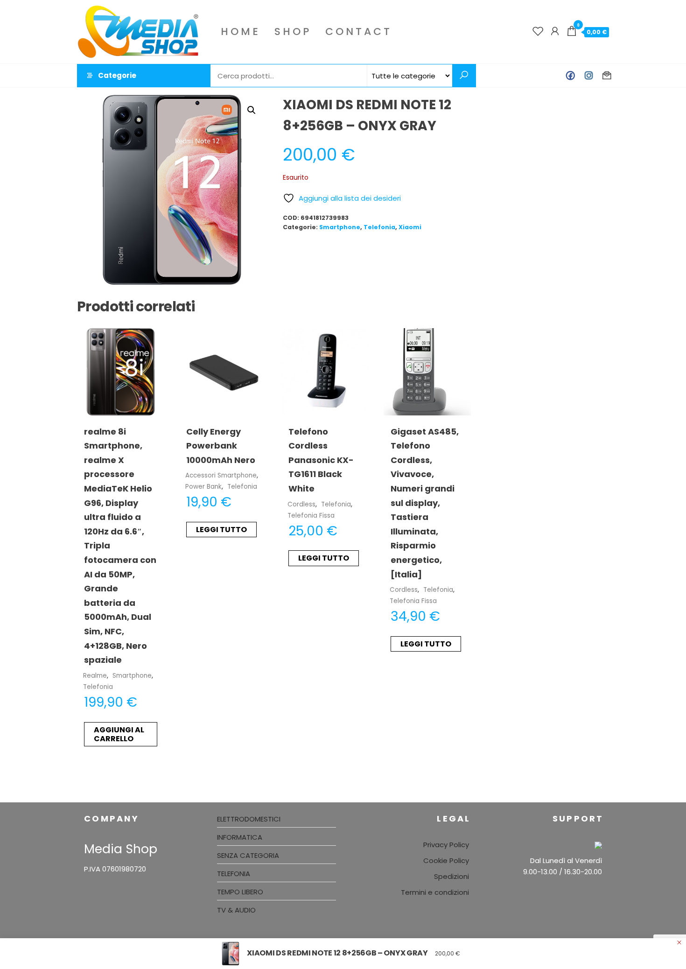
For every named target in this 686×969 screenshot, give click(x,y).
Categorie (117, 75)
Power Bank (203, 486)
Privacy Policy (446, 845)
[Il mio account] (555, 31)
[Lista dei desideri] (538, 31)
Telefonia (379, 227)
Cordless (301, 504)
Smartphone (339, 227)
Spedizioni (451, 876)
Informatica (239, 837)
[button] (251, 110)
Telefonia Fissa (311, 515)
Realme (95, 675)
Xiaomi (410, 227)
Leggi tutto (221, 529)
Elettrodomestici (248, 819)
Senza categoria (248, 855)
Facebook (570, 75)
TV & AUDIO (236, 910)
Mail (607, 75)
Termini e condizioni (435, 892)
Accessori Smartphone (221, 475)
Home (240, 31)
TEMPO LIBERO (240, 892)
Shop (292, 31)
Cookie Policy (446, 860)
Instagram (589, 75)
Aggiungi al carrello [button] (119, 734)
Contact (358, 31)
